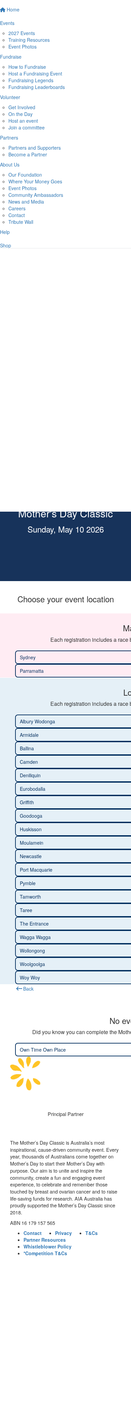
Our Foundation (25, 174)
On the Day (20, 114)
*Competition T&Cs (45, 1253)
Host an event (23, 120)
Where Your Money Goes (35, 181)
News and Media (26, 201)
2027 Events (21, 33)
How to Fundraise (27, 66)
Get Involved (21, 107)
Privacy (63, 1233)
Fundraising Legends (30, 80)
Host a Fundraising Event (35, 73)
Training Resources (29, 39)
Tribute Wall (20, 221)
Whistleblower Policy (48, 1246)
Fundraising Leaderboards (36, 87)
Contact (16, 215)
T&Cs (91, 1233)
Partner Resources (45, 1239)
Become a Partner (27, 154)
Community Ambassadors (35, 194)
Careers (17, 208)
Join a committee (26, 127)
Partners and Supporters (34, 147)
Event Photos (22, 46)
